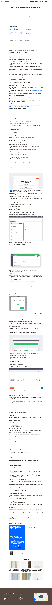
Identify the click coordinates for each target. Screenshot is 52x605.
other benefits (27, 106)
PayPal (28, 401)
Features (20, 594)
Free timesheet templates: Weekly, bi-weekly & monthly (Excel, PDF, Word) (14, 581)
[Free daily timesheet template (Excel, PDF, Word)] (37, 576)
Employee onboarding (14, 449)
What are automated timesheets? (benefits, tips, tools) (26, 581)
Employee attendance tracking (9, 595)
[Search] (50, 1)
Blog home (32, 1)
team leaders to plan (19, 489)
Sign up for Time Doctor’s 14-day (16, 520)
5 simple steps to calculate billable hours (17, 28)
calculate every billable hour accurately (33, 42)
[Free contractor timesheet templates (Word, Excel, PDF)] (37, 564)
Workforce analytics (7, 597)
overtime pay (28, 362)
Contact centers (6, 602)
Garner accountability (14, 471)
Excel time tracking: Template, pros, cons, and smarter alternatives (26, 570)
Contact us (21, 600)
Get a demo (21, 593)
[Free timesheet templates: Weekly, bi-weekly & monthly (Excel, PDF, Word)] (14, 576)
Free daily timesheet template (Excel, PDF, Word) (38, 581)
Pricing (20, 595)
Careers (20, 599)
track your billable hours (16, 467)
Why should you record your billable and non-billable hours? (20, 33)
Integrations (21, 597)
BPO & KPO (5, 599)
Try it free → (46, 1)
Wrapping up (12, 35)
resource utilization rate (16, 80)
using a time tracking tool (30, 142)
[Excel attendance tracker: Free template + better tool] (14, 564)
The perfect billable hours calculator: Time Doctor (18, 30)
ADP (36, 401)
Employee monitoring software (9, 593)
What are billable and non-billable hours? (17, 32)
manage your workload (13, 106)
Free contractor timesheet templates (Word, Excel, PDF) (37, 570)
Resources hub (6, 598)
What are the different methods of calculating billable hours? (20, 29)
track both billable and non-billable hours (19, 495)
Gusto (33, 401)
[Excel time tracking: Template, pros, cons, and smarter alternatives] (26, 564)
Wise (31, 401)
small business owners (38, 90)
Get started (21, 598)
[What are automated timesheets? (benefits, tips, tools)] (26, 576)
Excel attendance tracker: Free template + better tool (14, 570)
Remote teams (6, 600)
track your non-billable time (18, 100)
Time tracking (6, 594)
